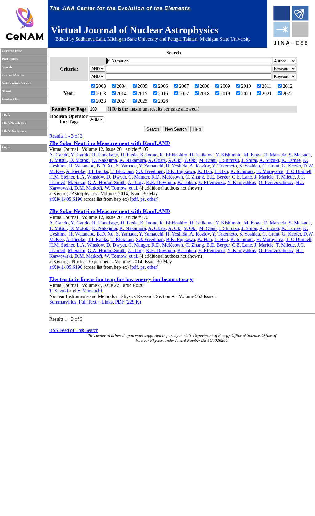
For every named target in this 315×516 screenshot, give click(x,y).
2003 (101, 86)
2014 (121, 93)
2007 (184, 86)
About (6, 91)
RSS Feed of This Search (73, 330)
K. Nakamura (132, 160)
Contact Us (10, 99)
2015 (142, 93)
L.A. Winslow (90, 176)
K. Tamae (291, 160)
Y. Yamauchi (151, 165)
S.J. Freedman (150, 171)
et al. (133, 188)
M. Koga (252, 154)
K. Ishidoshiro (173, 154)
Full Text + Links (96, 301)
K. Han (204, 171)
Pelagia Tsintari (182, 39)
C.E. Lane (242, 176)
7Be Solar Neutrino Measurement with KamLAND (109, 143)
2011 (266, 86)
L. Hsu (221, 171)
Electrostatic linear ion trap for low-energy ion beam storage (121, 279)
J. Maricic (263, 176)
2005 (142, 86)
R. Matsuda (275, 154)
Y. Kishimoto (228, 154)
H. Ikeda (129, 154)
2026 (163, 100)
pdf (134, 199)
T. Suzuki (58, 290)
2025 (142, 100)
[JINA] (290, 43)
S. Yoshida (249, 165)
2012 (288, 86)
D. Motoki (79, 160)
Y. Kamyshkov (241, 182)
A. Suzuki (269, 160)
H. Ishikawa (201, 154)
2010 (246, 86)
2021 (267, 93)
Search (7, 67)
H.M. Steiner (61, 176)
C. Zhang (194, 176)
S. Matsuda (300, 154)
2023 (101, 100)
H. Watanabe (81, 165)
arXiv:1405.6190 (65, 199)
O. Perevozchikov (276, 182)
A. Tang (136, 182)
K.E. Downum (160, 182)
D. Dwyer (116, 176)
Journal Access (13, 75)
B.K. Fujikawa (180, 171)
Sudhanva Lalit (90, 39)
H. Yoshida (176, 165)
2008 (204, 86)
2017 (184, 93)
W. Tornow (115, 188)
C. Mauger (138, 176)
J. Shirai (249, 160)
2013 (101, 93)
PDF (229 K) (128, 301)
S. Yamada (126, 165)
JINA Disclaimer (14, 131)
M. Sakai (76, 182)
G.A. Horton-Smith (107, 182)
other (152, 199)
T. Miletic (285, 176)
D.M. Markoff (88, 188)
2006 (163, 86)
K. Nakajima (104, 160)
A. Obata (157, 160)
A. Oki (174, 160)
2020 (246, 93)
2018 (204, 93)
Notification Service (16, 83)
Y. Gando (80, 154)
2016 (163, 93)
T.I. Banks (98, 171)
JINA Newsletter (14, 123)
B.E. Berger (217, 176)
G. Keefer (291, 165)
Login (6, 147)
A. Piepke (75, 171)
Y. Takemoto (224, 165)
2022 (288, 93)
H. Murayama (269, 171)
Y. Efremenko (211, 182)
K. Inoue (148, 154)
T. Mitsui (58, 160)
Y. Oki (190, 160)
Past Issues (10, 59)
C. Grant (270, 165)
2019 (225, 93)
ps (142, 199)
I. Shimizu (229, 160)
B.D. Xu (105, 165)
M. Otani (208, 160)
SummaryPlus (62, 301)
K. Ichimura (242, 171)
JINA (6, 115)
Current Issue (12, 51)
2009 (225, 86)
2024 (121, 100)
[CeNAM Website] (24, 38)
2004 (121, 86)
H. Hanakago (105, 154)
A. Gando (59, 154)
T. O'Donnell (298, 171)
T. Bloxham (122, 171)
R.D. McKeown (167, 176)
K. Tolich (186, 182)
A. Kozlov (199, 165)
